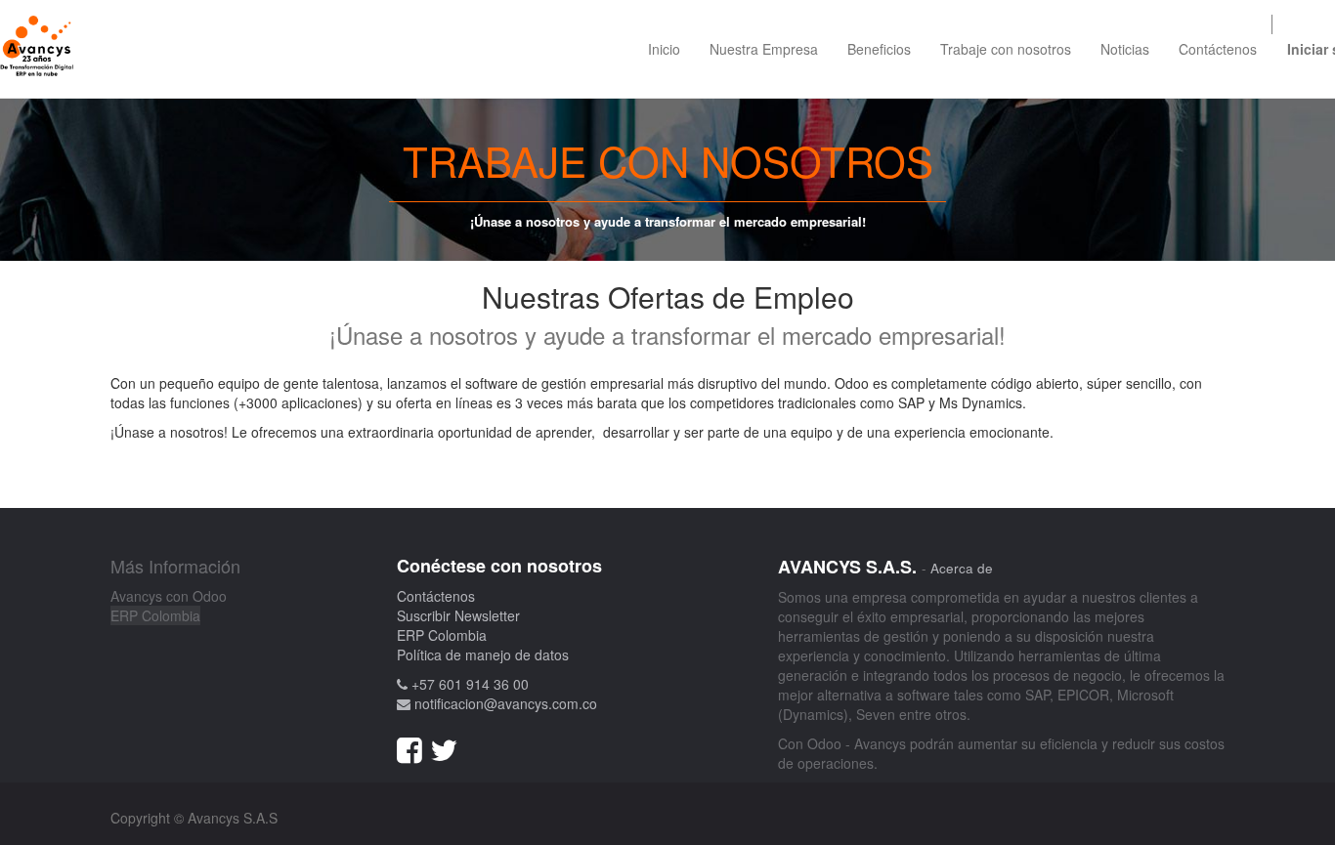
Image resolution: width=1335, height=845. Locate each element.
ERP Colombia (155, 615)
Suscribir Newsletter (458, 615)
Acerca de (961, 568)
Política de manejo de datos (483, 654)
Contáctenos (436, 596)
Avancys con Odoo (168, 596)
